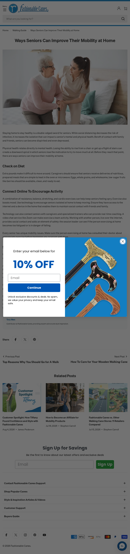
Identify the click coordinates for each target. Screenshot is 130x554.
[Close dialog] (123, 241)
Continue (34, 288)
